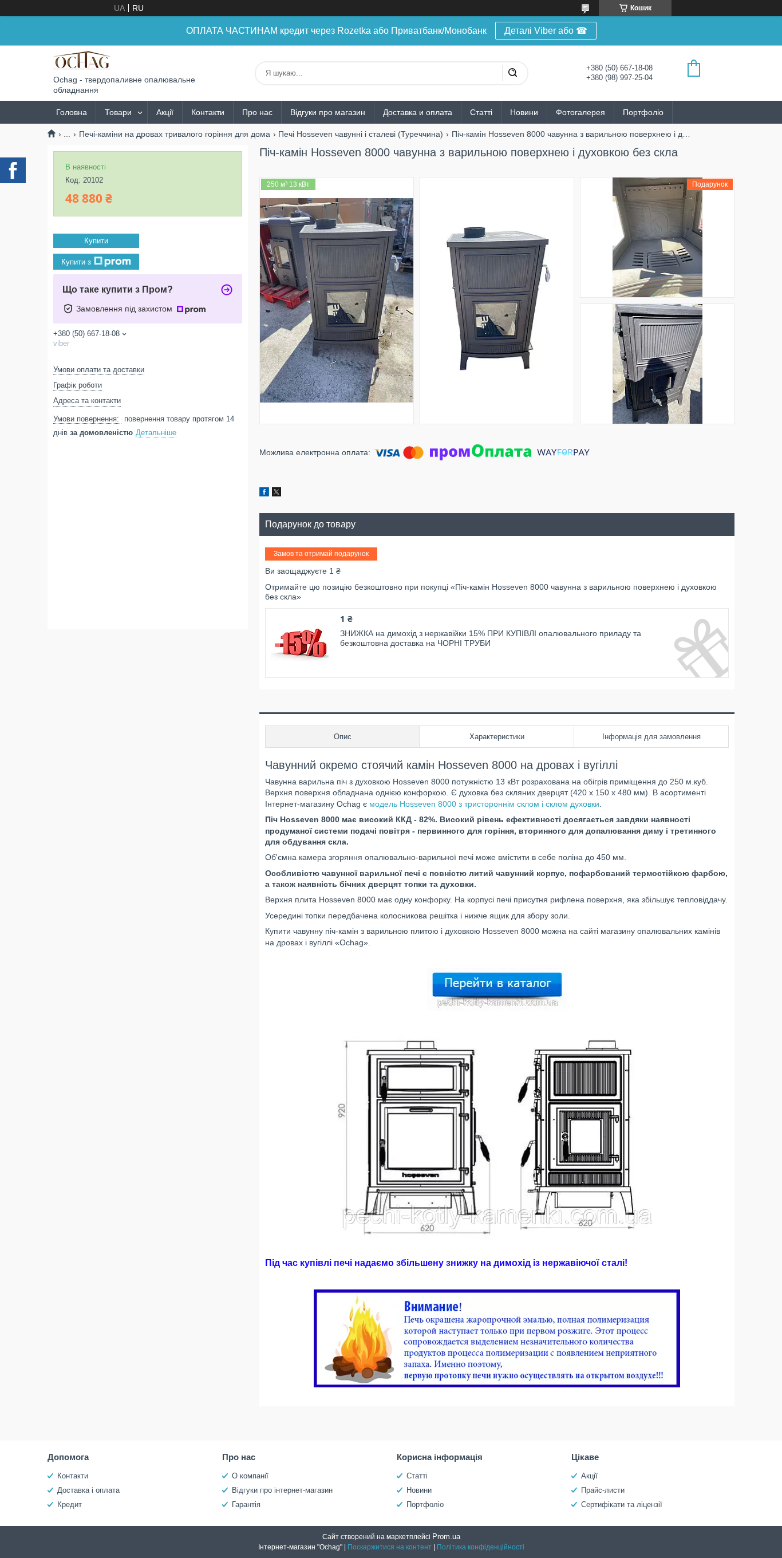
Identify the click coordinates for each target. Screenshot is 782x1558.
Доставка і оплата (88, 1490)
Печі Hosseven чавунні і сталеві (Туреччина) (360, 134)
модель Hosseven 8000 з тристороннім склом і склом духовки (484, 803)
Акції (164, 112)
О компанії (250, 1476)
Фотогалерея (580, 112)
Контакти (207, 112)
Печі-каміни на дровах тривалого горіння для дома (174, 134)
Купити (96, 240)
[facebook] (264, 493)
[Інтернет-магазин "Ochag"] (81, 60)
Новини (524, 112)
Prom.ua (446, 1536)
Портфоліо (643, 112)
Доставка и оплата (417, 112)
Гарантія (246, 1504)
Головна (71, 112)
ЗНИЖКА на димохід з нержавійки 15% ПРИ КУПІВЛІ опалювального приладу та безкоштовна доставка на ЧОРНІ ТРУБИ (490, 638)
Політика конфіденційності (480, 1547)
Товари (118, 112)
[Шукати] (512, 73)
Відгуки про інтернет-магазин (282, 1490)
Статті (481, 112)
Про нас (257, 112)
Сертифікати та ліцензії (621, 1504)
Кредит (69, 1504)
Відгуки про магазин (327, 112)
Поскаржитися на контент (389, 1547)
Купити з (76, 261)
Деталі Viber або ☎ (545, 31)
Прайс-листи (603, 1490)
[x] (276, 493)
